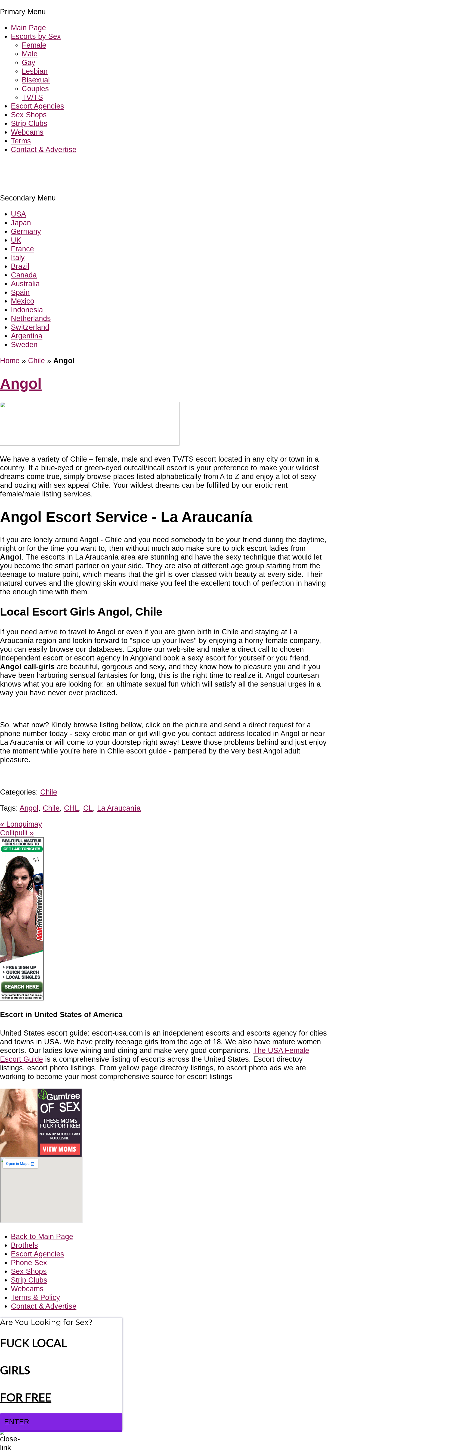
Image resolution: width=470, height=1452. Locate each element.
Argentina (26, 336)
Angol (21, 383)
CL (88, 808)
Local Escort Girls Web (38, 166)
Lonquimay (21, 824)
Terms (21, 141)
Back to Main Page (42, 1236)
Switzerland (30, 327)
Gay (28, 62)
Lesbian (35, 71)
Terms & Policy (35, 1297)
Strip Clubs (29, 123)
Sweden (24, 344)
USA (18, 214)
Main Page (28, 27)
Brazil (20, 266)
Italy (18, 257)
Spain (20, 292)
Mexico (22, 301)
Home (10, 360)
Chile (36, 360)
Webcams (27, 132)
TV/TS (32, 97)
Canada (24, 275)
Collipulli (17, 833)
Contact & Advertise (43, 149)
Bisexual (36, 80)
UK (16, 240)
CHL (71, 808)
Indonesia (27, 309)
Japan (21, 222)
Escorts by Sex (36, 36)
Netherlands (31, 318)
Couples (35, 88)
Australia (25, 283)
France (22, 249)
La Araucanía (119, 808)
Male (30, 54)
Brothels (24, 1245)
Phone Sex (29, 1262)
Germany (26, 231)
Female (34, 45)
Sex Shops (29, 114)
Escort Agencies (37, 106)
